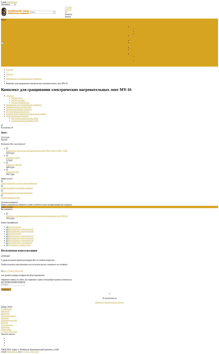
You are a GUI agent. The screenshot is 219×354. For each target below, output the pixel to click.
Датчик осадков (142, 31)
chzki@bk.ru (12, 2)
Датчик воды (141, 29)
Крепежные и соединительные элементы (141, 37)
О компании (6, 309)
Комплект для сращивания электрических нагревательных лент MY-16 (36, 216)
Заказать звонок (68, 15)
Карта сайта (6, 329)
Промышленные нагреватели (143, 40)
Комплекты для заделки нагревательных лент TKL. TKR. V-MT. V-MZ (36, 151)
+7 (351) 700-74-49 (68, 9)
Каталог (9, 74)
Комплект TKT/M (13, 165)
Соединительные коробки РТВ (142, 57)
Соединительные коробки (141, 54)
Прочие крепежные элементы (19, 109)
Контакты (5, 327)
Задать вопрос (7, 207)
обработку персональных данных (109, 302)
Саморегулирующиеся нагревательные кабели (140, 50)
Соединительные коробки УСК (142, 62)
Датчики (134, 27)
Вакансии (36, 45)
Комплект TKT (12, 172)
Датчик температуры (144, 33)
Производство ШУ (9, 320)
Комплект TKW (13, 158)
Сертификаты (7, 325)
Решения (5, 318)
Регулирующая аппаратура (141, 47)
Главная (9, 70)
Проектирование (8, 316)
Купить (4, 140)
